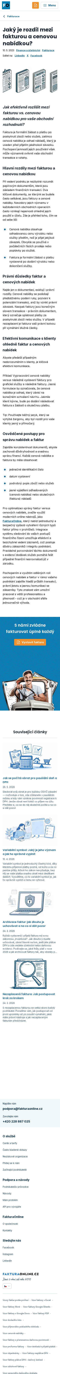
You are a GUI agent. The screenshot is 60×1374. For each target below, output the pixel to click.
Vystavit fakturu (33, 642)
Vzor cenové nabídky (13, 1333)
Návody (7, 1193)
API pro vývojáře (12, 1206)
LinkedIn (20, 55)
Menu (52, 5)
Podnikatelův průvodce (15, 1186)
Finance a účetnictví (28, 50)
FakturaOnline (12, 521)
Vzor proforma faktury (13, 1346)
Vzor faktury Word (11, 1307)
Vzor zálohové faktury (13, 1366)
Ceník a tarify (10, 1143)
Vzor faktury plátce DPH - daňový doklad (23, 1360)
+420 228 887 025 (16, 1121)
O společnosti (10, 1223)
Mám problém (10, 1200)
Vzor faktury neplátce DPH (35, 1353)
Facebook (36, 55)
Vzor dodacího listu (12, 1320)
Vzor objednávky (11, 1353)
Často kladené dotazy (15, 1149)
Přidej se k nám (11, 1163)
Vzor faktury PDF (41, 1313)
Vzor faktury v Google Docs (16, 1313)
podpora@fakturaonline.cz (22, 1108)
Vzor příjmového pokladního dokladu (21, 1326)
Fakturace (13, 16)
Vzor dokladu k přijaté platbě (41, 1346)
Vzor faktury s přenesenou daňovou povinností (26, 1340)
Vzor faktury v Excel (41, 1300)
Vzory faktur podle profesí (15, 1300)
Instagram (8, 1254)
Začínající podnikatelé (15, 1169)
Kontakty (7, 1230)
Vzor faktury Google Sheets (36, 1307)
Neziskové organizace (15, 1156)
